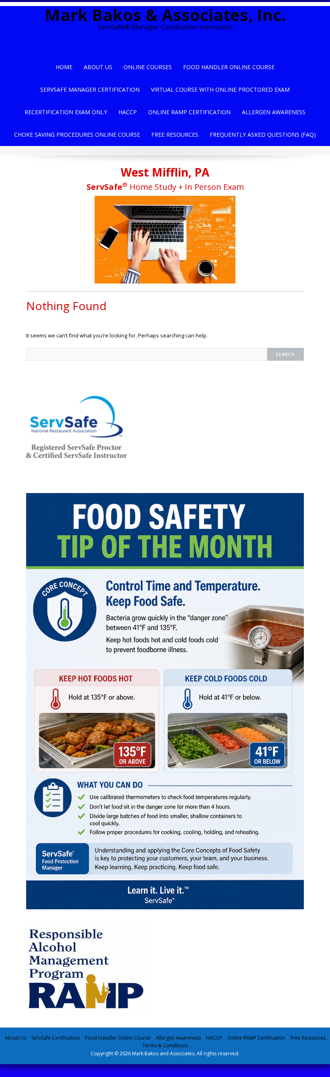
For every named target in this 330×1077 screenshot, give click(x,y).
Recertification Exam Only (66, 112)
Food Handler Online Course (228, 67)
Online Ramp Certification (189, 112)
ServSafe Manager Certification (90, 89)
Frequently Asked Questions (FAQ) (263, 134)
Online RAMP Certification (256, 1037)
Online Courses (148, 67)
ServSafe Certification (55, 1037)
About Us (98, 67)
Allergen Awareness (273, 112)
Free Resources (174, 134)
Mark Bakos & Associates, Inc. (165, 15)
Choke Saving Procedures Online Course (77, 134)
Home (64, 67)
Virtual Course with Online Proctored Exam (220, 89)
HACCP (127, 112)
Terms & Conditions (165, 1045)
